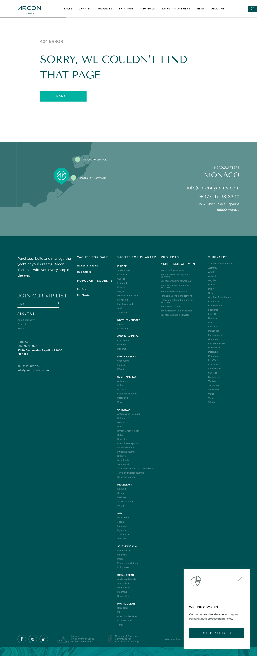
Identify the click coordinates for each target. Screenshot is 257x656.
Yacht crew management (174, 291)
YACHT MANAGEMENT (176, 8)
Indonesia (122, 550)
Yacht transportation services (176, 311)
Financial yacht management (176, 296)
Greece (121, 287)
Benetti (212, 284)
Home (61, 96)
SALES (68, 8)
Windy (211, 402)
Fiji (118, 612)
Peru (120, 402)
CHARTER (85, 8)
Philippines (123, 567)
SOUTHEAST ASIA (127, 546)
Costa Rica (123, 340)
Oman (120, 493)
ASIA (120, 513)
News (20, 328)
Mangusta (213, 331)
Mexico (121, 365)
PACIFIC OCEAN (126, 604)
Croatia (121, 274)
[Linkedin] (44, 639)
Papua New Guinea (127, 563)
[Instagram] (32, 639)
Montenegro (124, 304)
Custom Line (215, 305)
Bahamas (122, 418)
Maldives (122, 526)
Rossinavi (213, 364)
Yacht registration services (175, 315)
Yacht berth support (171, 306)
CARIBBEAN (124, 410)
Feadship (213, 310)
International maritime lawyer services (177, 301)
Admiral (212, 268)
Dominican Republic (128, 443)
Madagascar (123, 587)
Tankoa (212, 381)
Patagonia (122, 398)
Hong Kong (123, 517)
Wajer (211, 394)
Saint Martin (123, 464)
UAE (119, 506)
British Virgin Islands (128, 431)
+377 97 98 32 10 (219, 197)
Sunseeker (214, 377)
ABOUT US (218, 8)
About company (26, 320)
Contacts (22, 324)
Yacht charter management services (175, 275)
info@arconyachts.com (213, 188)
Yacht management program (176, 281)
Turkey (121, 312)
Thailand (122, 534)
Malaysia (122, 555)
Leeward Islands (126, 447)
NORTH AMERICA (126, 356)
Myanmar (122, 530)
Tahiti (120, 625)
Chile (120, 385)
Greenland (123, 361)
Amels (211, 272)
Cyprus (121, 279)
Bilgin (211, 289)
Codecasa (213, 301)
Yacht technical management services (176, 286)
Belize (120, 426)
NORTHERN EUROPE (128, 320)
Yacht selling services (172, 270)
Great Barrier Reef (127, 616)
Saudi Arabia (124, 501)
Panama (121, 349)
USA (119, 369)
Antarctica (122, 381)
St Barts (121, 456)
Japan (120, 522)
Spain (120, 308)
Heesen (212, 318)
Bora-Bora (122, 608)
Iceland (121, 324)
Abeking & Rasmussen (220, 263)
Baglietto (213, 280)
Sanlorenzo (214, 368)
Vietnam (121, 538)
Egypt (120, 489)
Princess (213, 356)
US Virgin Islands (126, 477)
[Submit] (58, 303)
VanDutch (213, 389)
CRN (210, 293)
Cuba (120, 435)
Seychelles (123, 596)
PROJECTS (105, 8)
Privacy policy (172, 638)
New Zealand (124, 620)
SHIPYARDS (126, 8)
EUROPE (122, 266)
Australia (122, 583)
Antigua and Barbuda (128, 414)
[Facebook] (21, 639)
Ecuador (121, 389)
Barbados (122, 422)
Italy (119, 291)
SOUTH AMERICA (126, 377)
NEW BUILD (147, 8)
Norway (121, 328)
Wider (211, 398)
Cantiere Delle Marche (220, 297)
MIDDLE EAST (124, 485)
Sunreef (212, 373)
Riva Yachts (214, 360)
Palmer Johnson (217, 343)
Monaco (121, 300)
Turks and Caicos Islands (130, 473)
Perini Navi (214, 347)
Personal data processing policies (210, 618)
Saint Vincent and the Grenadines (135, 468)
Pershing (213, 352)
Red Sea (121, 497)
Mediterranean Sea (127, 295)
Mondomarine (215, 335)
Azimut (212, 276)
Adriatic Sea (123, 270)
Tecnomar (213, 385)
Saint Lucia (123, 460)
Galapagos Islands (127, 394)
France (121, 283)
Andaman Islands (126, 579)
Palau (120, 559)
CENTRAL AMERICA (128, 336)
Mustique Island (126, 452)
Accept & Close (214, 633)
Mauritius (122, 592)
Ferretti (212, 314)
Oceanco (213, 339)
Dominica (122, 439)
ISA (210, 322)
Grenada (121, 344)
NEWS (201, 8)
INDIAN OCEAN (125, 575)
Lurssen (212, 326)
